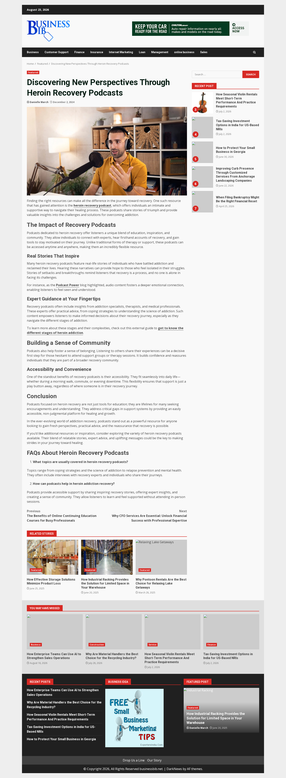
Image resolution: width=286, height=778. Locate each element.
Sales (203, 52)
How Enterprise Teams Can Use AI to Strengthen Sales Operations (55, 631)
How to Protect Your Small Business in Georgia (202, 152)
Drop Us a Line (134, 760)
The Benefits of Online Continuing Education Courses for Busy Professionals (62, 516)
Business (33, 52)
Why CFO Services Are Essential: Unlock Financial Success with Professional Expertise (149, 516)
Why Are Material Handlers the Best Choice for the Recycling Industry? (113, 631)
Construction (97, 644)
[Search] (254, 52)
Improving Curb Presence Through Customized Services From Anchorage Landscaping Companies (202, 177)
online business (184, 52)
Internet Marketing (121, 52)
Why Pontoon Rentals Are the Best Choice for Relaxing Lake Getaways (161, 557)
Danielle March (39, 102)
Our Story (154, 760)
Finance (79, 52)
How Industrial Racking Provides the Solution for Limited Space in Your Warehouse (106, 557)
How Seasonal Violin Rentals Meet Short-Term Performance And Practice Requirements (202, 103)
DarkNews (174, 769)
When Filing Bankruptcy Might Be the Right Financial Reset (202, 201)
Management (159, 52)
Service (153, 644)
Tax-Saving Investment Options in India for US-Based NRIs (202, 127)
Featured (33, 72)
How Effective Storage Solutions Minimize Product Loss (52, 557)
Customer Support (56, 52)
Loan (142, 52)
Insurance (96, 52)
